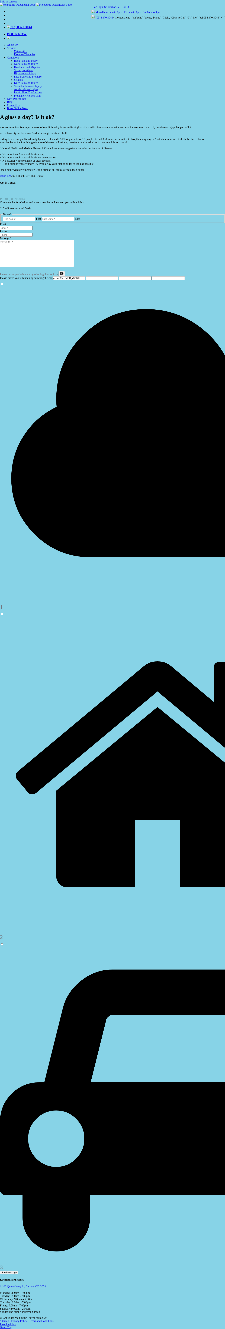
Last (77, 218)
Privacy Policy (19, 1320)
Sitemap (4, 1320)
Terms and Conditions (41, 1320)
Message (5, 238)
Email (4, 224)
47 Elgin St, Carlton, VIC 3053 (111, 6)
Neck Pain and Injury (26, 63)
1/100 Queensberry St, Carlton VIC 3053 (23, 1286)
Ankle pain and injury (26, 89)
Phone (3, 231)
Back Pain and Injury (26, 60)
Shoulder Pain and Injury (28, 86)
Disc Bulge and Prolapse (27, 76)
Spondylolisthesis (23, 70)
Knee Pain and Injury (26, 82)
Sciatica (18, 79)
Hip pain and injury (25, 73)
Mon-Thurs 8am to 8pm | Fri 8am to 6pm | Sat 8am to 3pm (127, 12)
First (38, 218)
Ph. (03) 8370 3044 (12, 199)
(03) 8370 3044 (104, 17)
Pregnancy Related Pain (27, 95)
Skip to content (8, 1)
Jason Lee (5, 175)
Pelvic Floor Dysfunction (28, 92)
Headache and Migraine (27, 67)
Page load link (8, 1324)
